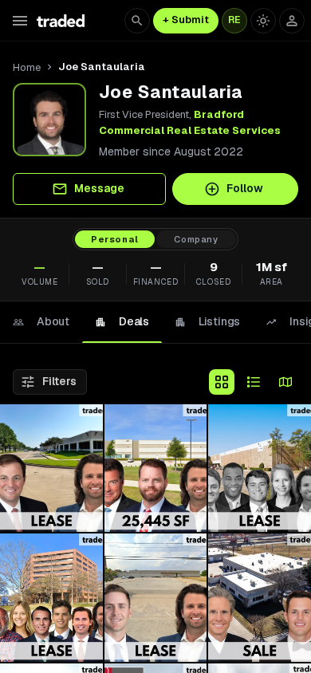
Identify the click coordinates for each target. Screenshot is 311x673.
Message (99, 188)
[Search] (137, 20)
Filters (59, 381)
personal (115, 239)
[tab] (41, 322)
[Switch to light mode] (263, 20)
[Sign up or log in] (292, 20)
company (196, 239)
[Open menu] (19, 20)
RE (234, 20)
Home (27, 67)
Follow (244, 188)
